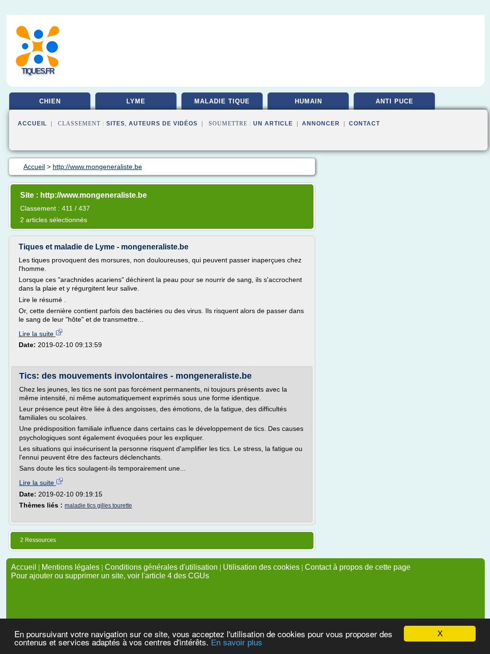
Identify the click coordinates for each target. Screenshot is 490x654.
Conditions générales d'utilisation (161, 567)
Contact (364, 123)
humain (308, 101)
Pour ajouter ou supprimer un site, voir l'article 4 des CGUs (110, 576)
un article (273, 123)
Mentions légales (71, 567)
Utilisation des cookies (261, 567)
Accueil (32, 123)
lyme (135, 101)
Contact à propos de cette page (358, 567)
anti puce (394, 101)
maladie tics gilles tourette (98, 505)
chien (50, 101)
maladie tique (222, 101)
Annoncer (321, 123)
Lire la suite (37, 334)
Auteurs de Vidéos (163, 123)
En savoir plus (236, 642)
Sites (115, 123)
